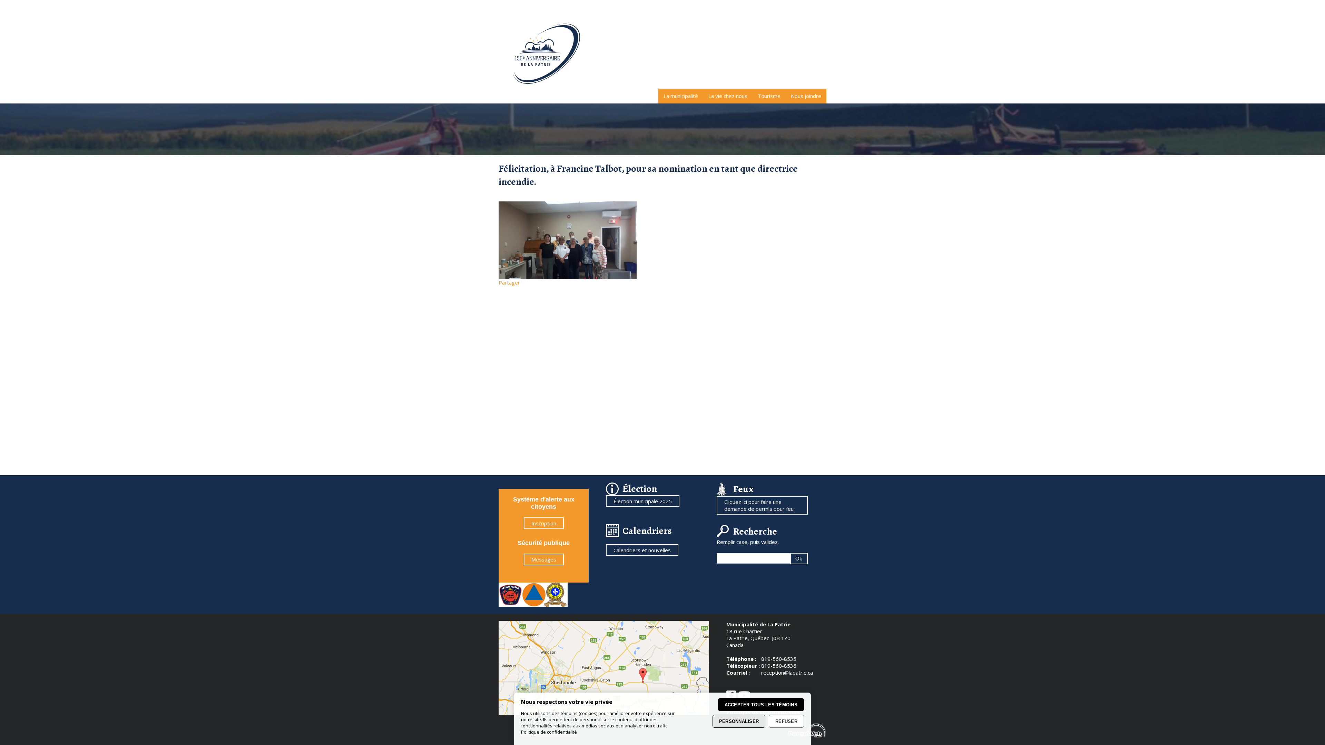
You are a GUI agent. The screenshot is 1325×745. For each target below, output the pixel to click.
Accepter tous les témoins (761, 704)
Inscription (543, 523)
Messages (543, 559)
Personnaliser (739, 721)
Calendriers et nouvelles (642, 550)
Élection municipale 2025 (643, 501)
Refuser (786, 721)
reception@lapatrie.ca (787, 672)
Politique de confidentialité (549, 732)
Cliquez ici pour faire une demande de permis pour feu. (759, 505)
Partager (509, 282)
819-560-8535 (778, 658)
